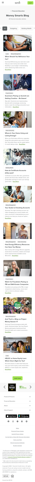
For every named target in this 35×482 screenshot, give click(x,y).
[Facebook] (8, 421)
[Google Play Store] (23, 416)
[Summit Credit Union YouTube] (26, 421)
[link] (17, 2)
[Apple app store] (11, 416)
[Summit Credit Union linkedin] (22, 421)
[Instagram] (13, 421)
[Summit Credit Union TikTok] (17, 421)
